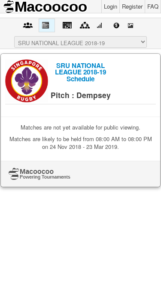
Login (110, 6)
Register (132, 6)
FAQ (152, 6)
